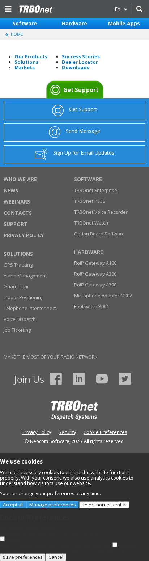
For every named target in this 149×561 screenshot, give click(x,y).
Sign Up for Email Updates (83, 152)
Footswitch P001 (91, 306)
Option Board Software (99, 233)
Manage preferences (52, 504)
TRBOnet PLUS (90, 201)
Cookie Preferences (105, 432)
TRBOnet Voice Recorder (101, 212)
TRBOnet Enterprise (95, 190)
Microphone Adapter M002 (103, 295)
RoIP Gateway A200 (95, 274)
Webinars (17, 201)
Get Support (80, 90)
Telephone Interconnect (30, 308)
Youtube (101, 379)
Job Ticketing (17, 330)
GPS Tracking (18, 264)
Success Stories (81, 56)
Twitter (124, 379)
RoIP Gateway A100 (95, 263)
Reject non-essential (104, 504)
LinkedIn (79, 379)
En (117, 8)
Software (25, 23)
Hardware (74, 23)
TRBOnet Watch (91, 222)
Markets (24, 67)
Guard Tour (16, 286)
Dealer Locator (80, 62)
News (11, 190)
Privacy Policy (24, 235)
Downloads (75, 67)
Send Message (83, 130)
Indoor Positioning (23, 297)
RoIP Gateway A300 (95, 284)
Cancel (55, 557)
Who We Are (20, 179)
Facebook (56, 379)
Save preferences (23, 557)
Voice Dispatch (20, 319)
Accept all (13, 504)
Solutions (26, 62)
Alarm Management (25, 275)
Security (67, 432)
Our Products (30, 56)
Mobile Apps (124, 23)
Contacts (18, 212)
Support (15, 224)
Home (35, 9)
